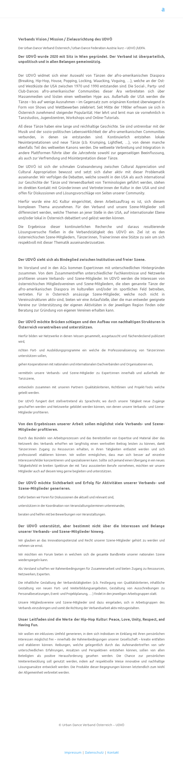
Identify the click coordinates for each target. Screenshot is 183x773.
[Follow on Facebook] (82, 737)
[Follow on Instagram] (91, 737)
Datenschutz (95, 752)
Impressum (72, 752)
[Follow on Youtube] (100, 737)
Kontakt (113, 752)
